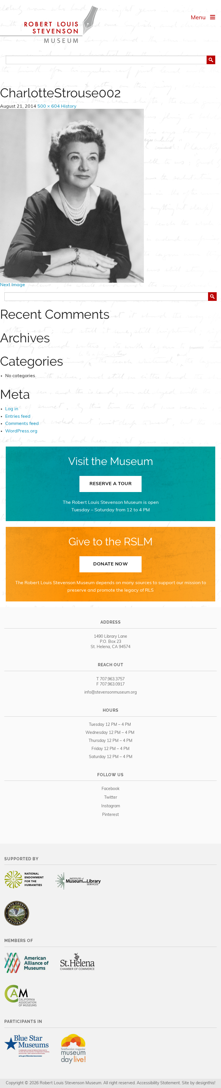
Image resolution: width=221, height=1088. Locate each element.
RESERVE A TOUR (110, 484)
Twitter (110, 797)
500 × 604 (48, 106)
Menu (200, 18)
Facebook (110, 789)
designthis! (205, 1083)
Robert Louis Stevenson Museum (49, 24)
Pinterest (110, 815)
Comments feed (22, 423)
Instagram (110, 806)
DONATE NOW (110, 564)
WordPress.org (21, 431)
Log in (11, 409)
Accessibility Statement (158, 1083)
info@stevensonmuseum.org (110, 692)
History (69, 106)
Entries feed (18, 416)
